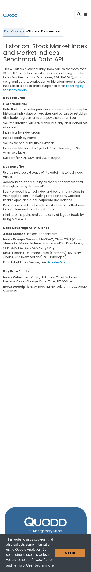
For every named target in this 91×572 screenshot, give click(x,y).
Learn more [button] (44, 565)
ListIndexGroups (58, 262)
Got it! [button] (70, 553)
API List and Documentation (44, 31)
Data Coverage (14, 31)
